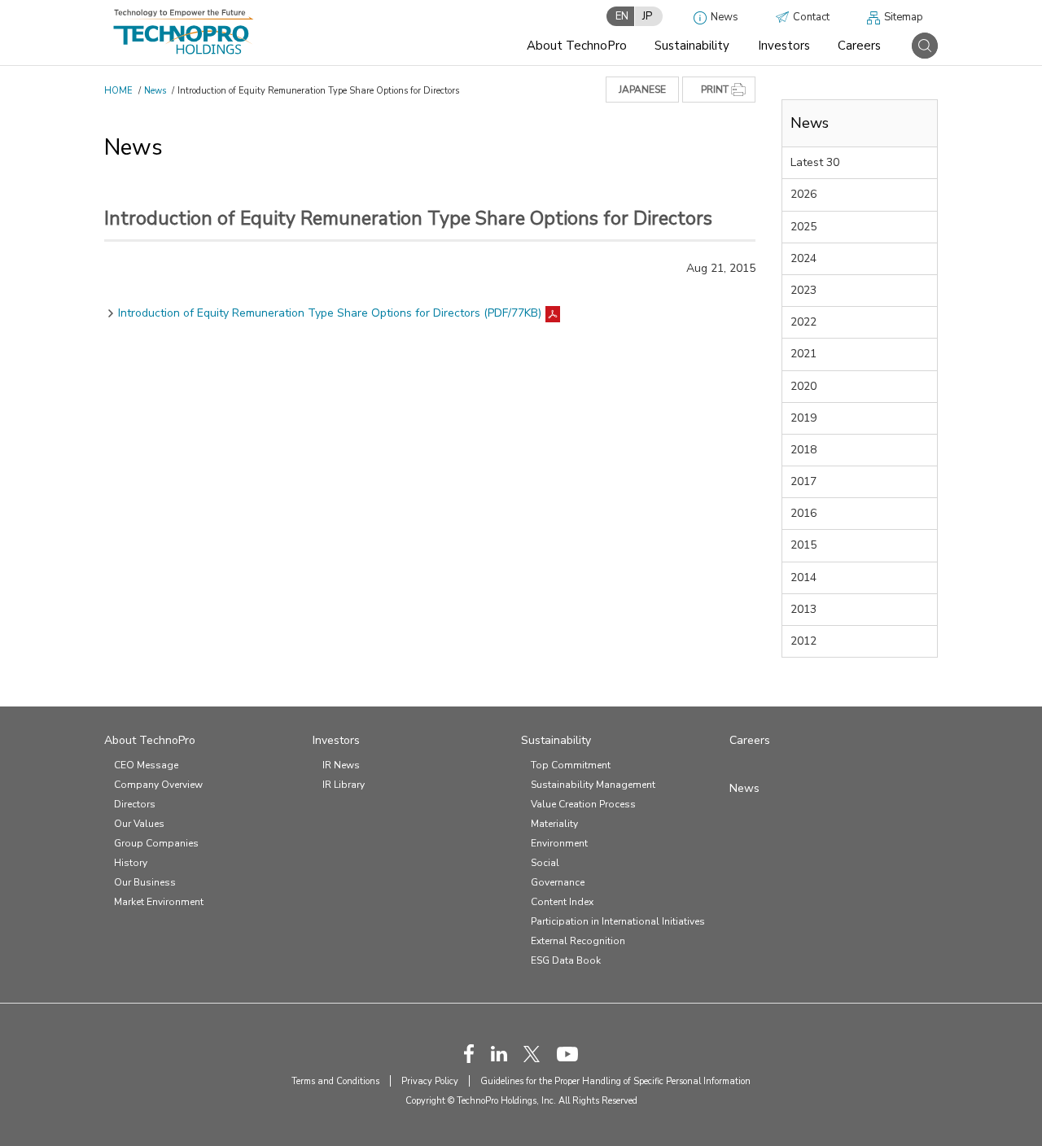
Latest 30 (814, 162)
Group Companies (156, 843)
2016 (803, 513)
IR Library (343, 784)
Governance (557, 882)
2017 (803, 481)
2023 (803, 290)
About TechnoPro (577, 45)
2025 (803, 226)
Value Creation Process (583, 804)
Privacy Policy (429, 1081)
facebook (469, 1053)
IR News (341, 765)
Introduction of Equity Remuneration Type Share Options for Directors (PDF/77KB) (329, 313)
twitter (531, 1054)
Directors (134, 804)
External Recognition (578, 940)
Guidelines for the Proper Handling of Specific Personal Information (615, 1081)
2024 (803, 258)
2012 (803, 641)
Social (545, 862)
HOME (118, 91)
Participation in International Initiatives (618, 921)
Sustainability (692, 45)
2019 (803, 418)
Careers (859, 45)
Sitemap (903, 17)
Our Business (145, 882)
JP (647, 16)
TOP (996, 1104)
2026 (803, 194)
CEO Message (146, 765)
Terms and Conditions (335, 1081)
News (724, 17)
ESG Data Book (566, 960)
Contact (811, 17)
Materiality (554, 823)
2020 (803, 386)
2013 (803, 609)
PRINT (715, 89)
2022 (803, 322)
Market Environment (159, 901)
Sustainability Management (593, 784)
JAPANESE (642, 89)
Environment (559, 843)
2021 (803, 353)
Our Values (139, 823)
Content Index (562, 901)
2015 (803, 545)
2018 (803, 449)
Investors (784, 45)
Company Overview (158, 784)
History (130, 862)
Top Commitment (571, 765)
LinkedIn (499, 1054)
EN (621, 16)
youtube (567, 1054)
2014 (803, 577)
